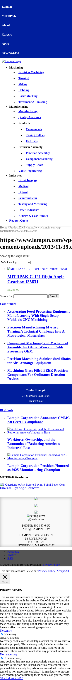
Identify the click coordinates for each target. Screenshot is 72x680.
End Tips (31, 141)
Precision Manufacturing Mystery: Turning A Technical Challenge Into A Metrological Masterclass (36, 331)
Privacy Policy (51, 564)
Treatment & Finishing (32, 102)
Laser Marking (27, 96)
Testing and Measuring (32, 204)
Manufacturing (27, 111)
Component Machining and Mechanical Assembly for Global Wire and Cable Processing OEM (37, 347)
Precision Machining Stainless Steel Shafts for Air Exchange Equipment (39, 361)
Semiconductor (27, 198)
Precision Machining (31, 72)
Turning (23, 78)
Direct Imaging (27, 180)
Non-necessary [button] (8, 654)
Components (34, 129)
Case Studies (8, 303)
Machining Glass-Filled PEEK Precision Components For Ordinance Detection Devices (37, 374)
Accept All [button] (62, 571)
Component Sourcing (39, 159)
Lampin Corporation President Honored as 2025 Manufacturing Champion (38, 468)
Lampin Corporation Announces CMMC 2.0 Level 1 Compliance (38, 420)
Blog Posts (6, 410)
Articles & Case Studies (33, 215)
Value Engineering (30, 170)
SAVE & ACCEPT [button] (11, 678)
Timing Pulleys (35, 135)
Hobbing (23, 90)
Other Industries (28, 210)
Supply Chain (34, 164)
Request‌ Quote (36, 401)
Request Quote (18, 220)
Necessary (10, 634)
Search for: (6, 296)
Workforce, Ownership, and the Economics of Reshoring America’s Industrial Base (33, 444)
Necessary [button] (6, 630)
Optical (23, 192)
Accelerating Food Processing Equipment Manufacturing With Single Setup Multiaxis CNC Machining (38, 315)
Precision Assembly (38, 153)
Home (3, 227)
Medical (23, 186)
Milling (22, 84)
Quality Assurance (29, 117)
